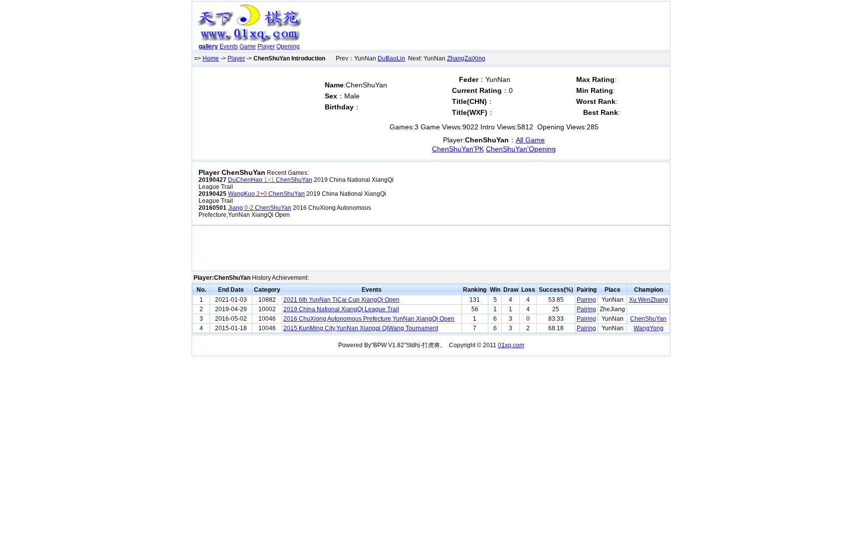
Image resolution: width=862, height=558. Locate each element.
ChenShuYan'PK (458, 149)
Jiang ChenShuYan (259, 207)
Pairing (586, 299)
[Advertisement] (487, 27)
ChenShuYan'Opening (521, 149)
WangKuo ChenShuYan (266, 193)
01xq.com (511, 345)
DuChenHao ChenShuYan (270, 179)
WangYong (648, 328)
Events (228, 46)
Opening (288, 46)
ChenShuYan (648, 318)
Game (247, 46)
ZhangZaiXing (466, 58)
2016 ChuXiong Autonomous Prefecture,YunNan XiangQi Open (368, 318)
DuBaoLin (391, 58)
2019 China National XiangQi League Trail (341, 309)
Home (211, 58)
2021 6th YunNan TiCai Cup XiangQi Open (341, 299)
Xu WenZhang (648, 299)
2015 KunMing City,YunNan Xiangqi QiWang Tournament (360, 328)
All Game (530, 140)
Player (266, 46)
